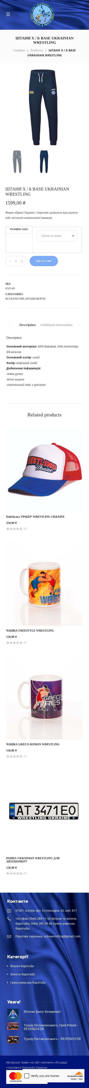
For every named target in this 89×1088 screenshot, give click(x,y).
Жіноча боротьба (22, 974)
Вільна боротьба (22, 966)
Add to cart (44, 261)
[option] (44, 107)
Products (37, 50)
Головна (19, 50)
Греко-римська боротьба (28, 982)
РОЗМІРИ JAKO (19, 229)
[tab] (27, 325)
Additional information (56, 325)
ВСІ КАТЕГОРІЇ (14, 298)
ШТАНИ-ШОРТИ (35, 298)
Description (27, 325)
